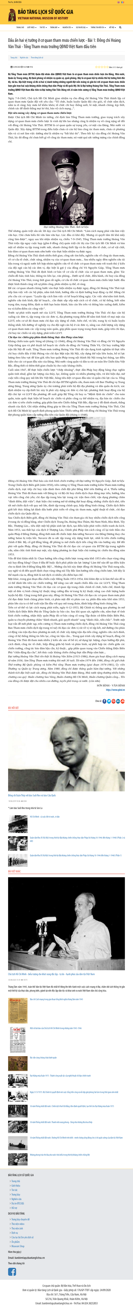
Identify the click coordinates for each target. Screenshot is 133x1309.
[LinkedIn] (118, 701)
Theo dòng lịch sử (37, 58)
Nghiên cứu (67, 27)
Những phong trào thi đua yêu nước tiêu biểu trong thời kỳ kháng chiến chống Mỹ (60, 1155)
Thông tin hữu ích (97, 27)
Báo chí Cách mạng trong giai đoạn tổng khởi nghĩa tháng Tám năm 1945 (56, 999)
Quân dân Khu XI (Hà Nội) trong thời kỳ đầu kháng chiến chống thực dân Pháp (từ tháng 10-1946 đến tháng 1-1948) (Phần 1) (76, 855)
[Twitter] (109, 701)
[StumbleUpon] (123, 701)
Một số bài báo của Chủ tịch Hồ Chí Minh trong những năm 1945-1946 (56, 1028)
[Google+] (113, 701)
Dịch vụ (15, 1233)
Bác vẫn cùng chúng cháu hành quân (43, 1058)
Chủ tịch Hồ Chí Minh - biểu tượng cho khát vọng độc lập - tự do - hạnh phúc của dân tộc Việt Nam (51, 974)
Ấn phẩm (16, 1242)
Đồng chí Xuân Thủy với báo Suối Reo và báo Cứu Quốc (32, 795)
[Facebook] (104, 701)
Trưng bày (54, 27)
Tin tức (42, 27)
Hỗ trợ (111, 27)
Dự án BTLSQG (81, 27)
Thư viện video (18, 1224)
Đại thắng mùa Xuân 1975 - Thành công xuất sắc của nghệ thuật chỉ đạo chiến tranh (60, 1076)
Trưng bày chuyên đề (21, 1219)
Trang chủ (20, 27)
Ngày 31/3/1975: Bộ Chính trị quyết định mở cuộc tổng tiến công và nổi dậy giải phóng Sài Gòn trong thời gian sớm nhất (74, 1092)
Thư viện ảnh (17, 1228)
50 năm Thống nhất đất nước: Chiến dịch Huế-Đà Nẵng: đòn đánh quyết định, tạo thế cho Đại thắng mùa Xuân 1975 (72, 1106)
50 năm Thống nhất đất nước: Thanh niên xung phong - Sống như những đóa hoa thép (61, 1122)
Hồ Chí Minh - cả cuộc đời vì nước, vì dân (45, 817)
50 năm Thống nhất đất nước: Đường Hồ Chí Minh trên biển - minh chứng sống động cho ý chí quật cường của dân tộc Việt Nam (76, 1138)
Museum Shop (18, 1246)
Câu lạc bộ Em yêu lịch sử (22, 1237)
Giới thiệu (31, 27)
